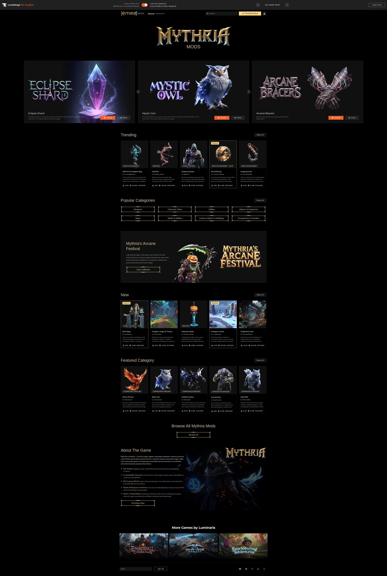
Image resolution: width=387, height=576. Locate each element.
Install (109, 118)
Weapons (138, 209)
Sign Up (161, 569)
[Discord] (240, 569)
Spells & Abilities (175, 218)
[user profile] (264, 13)
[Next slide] (249, 92)
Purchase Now (137, 503)
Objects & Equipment (248, 209)
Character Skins (175, 209)
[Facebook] (252, 569)
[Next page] (287, 5)
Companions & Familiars (249, 218)
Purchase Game (251, 13)
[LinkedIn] (258, 569)
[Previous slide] (138, 92)
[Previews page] (258, 5)
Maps (137, 218)
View (125, 118)
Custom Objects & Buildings (211, 218)
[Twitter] (264, 569)
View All (260, 135)
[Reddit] (246, 569)
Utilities (212, 209)
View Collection (143, 269)
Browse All (159, 13)
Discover (151, 13)
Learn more (377, 5)
